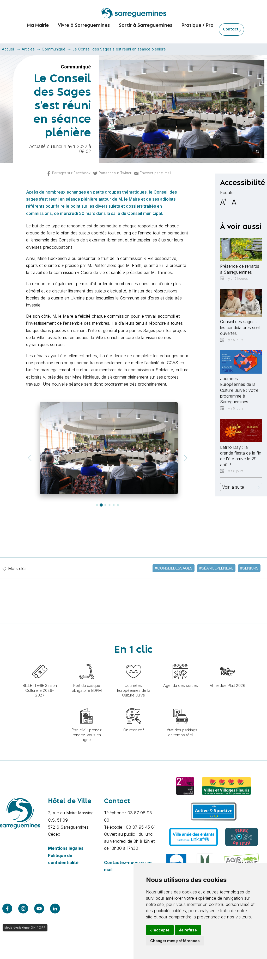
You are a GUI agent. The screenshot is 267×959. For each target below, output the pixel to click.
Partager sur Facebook (71, 173)
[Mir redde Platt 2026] (227, 661)
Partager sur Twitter (115, 173)
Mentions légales (65, 848)
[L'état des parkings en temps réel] (180, 705)
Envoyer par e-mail (155, 173)
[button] (29, 458)
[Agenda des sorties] (180, 661)
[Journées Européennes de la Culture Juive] (133, 661)
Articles (28, 49)
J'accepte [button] (159, 930)
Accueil (8, 49)
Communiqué (53, 49)
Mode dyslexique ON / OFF (25, 927)
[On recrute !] (133, 705)
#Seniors (249, 568)
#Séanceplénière (216, 568)
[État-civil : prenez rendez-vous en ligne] (86, 705)
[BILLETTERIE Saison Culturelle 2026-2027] (39, 661)
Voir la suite (233, 487)
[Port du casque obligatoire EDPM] (86, 661)
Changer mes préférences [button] (175, 940)
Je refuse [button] (188, 930)
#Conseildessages (173, 568)
